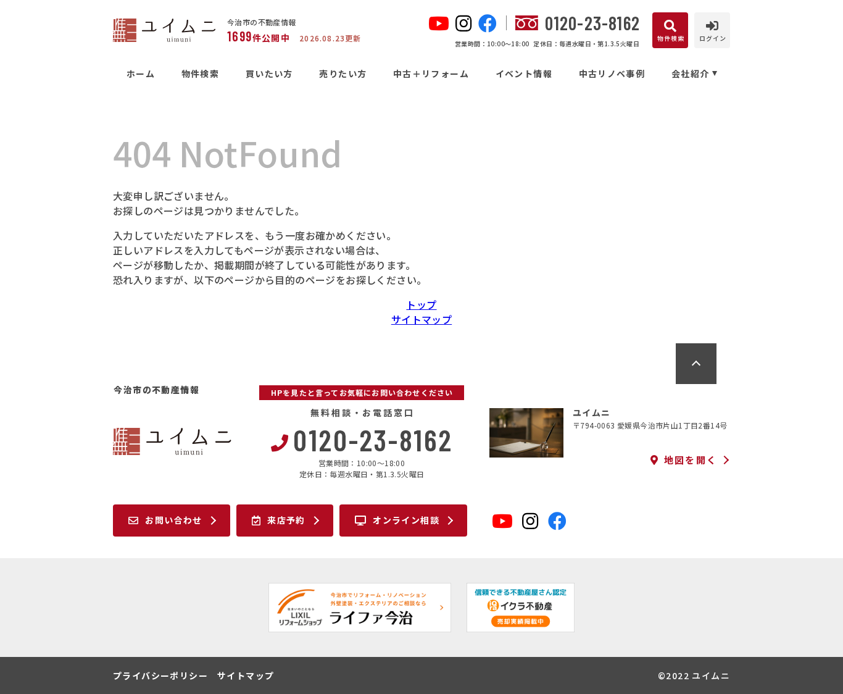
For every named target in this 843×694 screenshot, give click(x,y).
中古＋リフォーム (431, 73)
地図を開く (690, 460)
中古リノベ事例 (612, 73)
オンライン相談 (406, 520)
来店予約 (286, 520)
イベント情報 (524, 73)
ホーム (141, 73)
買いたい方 (269, 73)
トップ (421, 304)
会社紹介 (690, 73)
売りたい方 (343, 73)
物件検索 (200, 73)
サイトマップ (421, 319)
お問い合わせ (173, 520)
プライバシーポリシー (160, 675)
